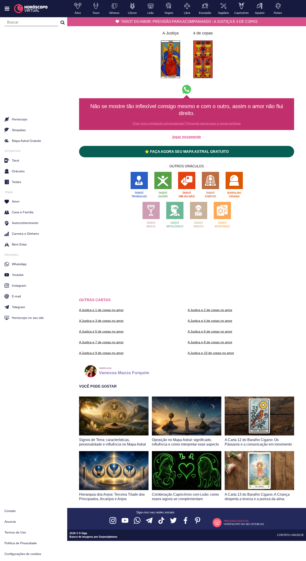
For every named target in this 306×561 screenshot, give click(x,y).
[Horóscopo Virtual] (31, 8)
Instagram (19, 285)
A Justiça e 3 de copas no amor (101, 320)
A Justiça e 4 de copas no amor (210, 320)
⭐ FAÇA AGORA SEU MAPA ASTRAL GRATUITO (187, 152)
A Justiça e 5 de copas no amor (101, 331)
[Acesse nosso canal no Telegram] (149, 521)
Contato (10, 511)
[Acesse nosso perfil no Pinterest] (197, 521)
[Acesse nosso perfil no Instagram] (113, 521)
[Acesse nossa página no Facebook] (185, 521)
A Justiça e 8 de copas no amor (210, 342)
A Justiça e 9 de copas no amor (101, 353)
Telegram (18, 307)
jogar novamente (186, 137)
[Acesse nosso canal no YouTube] (125, 521)
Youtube (18, 275)
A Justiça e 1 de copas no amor (101, 310)
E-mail (16, 296)
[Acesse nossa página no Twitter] (173, 521)
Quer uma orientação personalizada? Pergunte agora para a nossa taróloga (187, 123)
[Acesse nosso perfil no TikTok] (161, 521)
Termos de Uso (15, 532)
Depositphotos (108, 536)
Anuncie (10, 521)
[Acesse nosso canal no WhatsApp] (137, 521)
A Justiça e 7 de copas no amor (101, 342)
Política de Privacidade (20, 543)
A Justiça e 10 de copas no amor (211, 353)
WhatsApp (19, 264)
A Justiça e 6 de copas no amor (210, 331)
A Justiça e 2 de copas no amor (210, 310)
